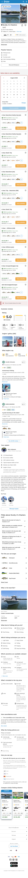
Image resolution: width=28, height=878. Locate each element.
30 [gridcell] (4, 97)
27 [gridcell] (17, 94)
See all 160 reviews (13, 441)
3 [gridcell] (17, 97)
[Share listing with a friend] (22, 25)
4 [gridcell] (20, 97)
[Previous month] (24, 77)
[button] (14, 103)
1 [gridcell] (10, 97)
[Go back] (2, 2)
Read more (5, 381)
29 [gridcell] (24, 94)
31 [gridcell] (7, 97)
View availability (21, 128)
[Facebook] (10, 860)
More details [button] (4, 725)
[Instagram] (16, 860)
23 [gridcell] (4, 94)
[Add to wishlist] (25, 25)
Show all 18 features (14, 64)
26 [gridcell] (14, 94)
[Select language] (16, 850)
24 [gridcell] (7, 94)
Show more (5, 676)
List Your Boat (14, 846)
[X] (13, 860)
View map (19, 31)
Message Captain (14, 508)
